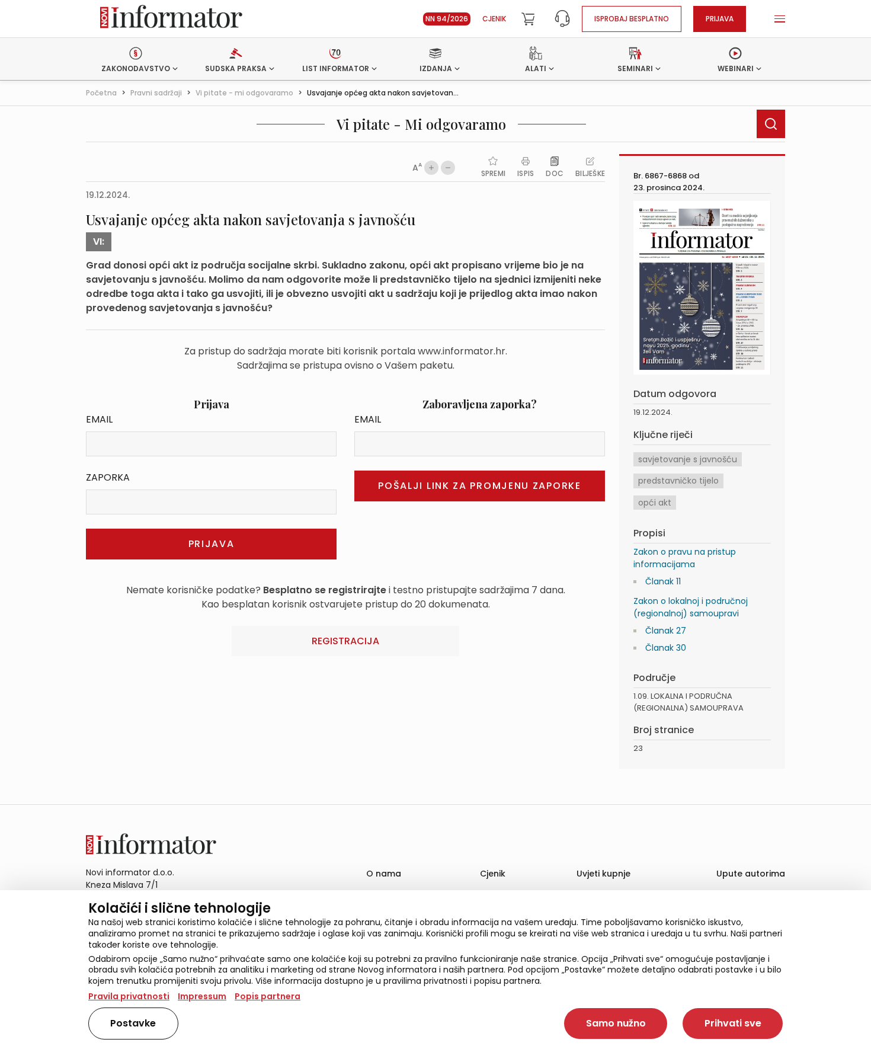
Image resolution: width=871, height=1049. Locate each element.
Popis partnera (267, 996)
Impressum (202, 996)
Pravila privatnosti (128, 996)
